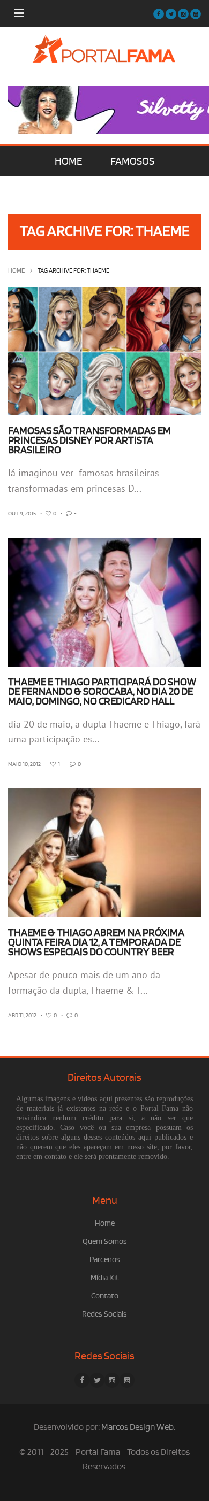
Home (16, 270)
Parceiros (104, 1259)
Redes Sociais (104, 1314)
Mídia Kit (105, 1277)
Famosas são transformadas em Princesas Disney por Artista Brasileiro (89, 440)
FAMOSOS (132, 161)
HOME (68, 161)
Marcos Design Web (137, 1427)
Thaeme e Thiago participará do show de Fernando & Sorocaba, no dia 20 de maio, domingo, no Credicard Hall (102, 691)
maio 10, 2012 (24, 764)
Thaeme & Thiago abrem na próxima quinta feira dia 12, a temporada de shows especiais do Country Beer (96, 942)
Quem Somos (105, 1241)
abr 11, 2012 (22, 1015)
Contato (104, 1296)
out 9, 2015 (22, 513)
